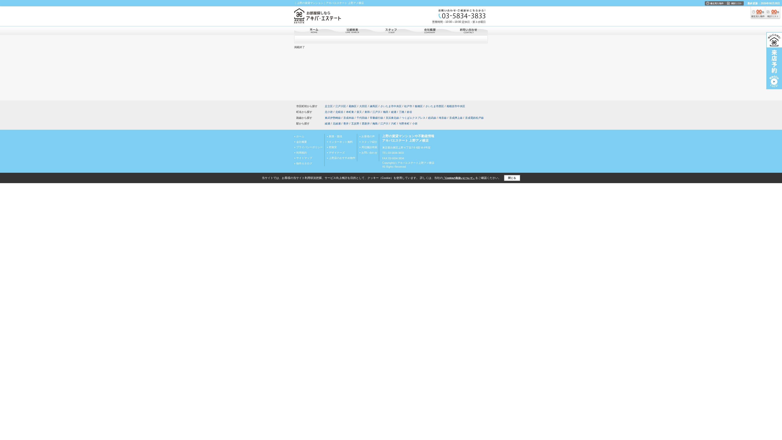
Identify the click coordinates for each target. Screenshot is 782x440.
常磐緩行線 (376, 117)
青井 (346, 123)
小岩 (414, 123)
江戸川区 (340, 106)
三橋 (401, 111)
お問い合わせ (369, 152)
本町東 (350, 111)
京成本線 (348, 117)
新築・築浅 (335, 136)
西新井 (366, 123)
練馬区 (374, 106)
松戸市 (408, 106)
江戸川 (376, 111)
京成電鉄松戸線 (474, 117)
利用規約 (301, 152)
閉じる (512, 177)
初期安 (333, 147)
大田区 (363, 106)
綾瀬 (393, 111)
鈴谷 (409, 111)
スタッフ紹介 (369, 141)
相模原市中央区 (456, 106)
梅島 (375, 123)
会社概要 (301, 141)
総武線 (432, 117)
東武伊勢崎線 (333, 117)
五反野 (355, 123)
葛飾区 (353, 106)
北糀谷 (339, 111)
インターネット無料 (341, 141)
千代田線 (362, 117)
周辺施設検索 (369, 147)
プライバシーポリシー (309, 147)
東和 (367, 111)
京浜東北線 (392, 117)
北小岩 (329, 111)
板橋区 (419, 106)
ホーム (300, 136)
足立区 (329, 106)
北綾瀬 (337, 123)
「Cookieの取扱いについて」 (459, 178)
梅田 (385, 111)
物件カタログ (304, 163)
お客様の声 (368, 136)
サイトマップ (304, 158)
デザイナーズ (337, 152)
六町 (393, 123)
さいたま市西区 (434, 106)
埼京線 (443, 117)
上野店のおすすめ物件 (342, 158)
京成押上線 (455, 117)
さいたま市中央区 (391, 106)
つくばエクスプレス (413, 117)
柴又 (359, 111)
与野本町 (404, 123)
